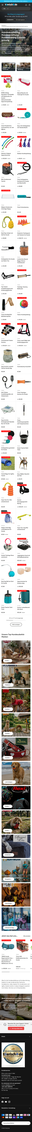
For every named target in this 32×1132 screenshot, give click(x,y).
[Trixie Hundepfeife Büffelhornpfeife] (8, 304)
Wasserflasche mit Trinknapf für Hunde (23, 93)
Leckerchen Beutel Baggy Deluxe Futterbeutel (22, 260)
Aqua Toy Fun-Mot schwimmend (6, 500)
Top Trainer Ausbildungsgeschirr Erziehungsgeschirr (7, 288)
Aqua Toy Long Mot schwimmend (22, 528)
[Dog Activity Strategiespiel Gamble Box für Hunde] (8, 409)
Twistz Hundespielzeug (23, 314)
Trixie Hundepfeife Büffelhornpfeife (6, 315)
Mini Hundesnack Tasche (6, 180)
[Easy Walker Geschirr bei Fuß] (24, 463)
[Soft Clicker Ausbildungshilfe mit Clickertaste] (8, 381)
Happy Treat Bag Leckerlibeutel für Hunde (6, 529)
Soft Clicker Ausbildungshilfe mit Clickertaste (7, 394)
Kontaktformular (6, 1075)
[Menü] (2, 5)
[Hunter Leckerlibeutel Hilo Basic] (24, 597)
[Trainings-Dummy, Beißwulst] (24, 276)
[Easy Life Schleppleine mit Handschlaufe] (24, 115)
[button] (29, 5)
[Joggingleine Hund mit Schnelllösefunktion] (24, 544)
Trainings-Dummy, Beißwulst (22, 287)
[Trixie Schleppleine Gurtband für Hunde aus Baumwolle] (24, 168)
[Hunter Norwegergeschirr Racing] (24, 489)
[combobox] (16, 8)
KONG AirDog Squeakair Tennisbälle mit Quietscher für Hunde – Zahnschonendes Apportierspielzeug (7, 97)
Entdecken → (8, 855)
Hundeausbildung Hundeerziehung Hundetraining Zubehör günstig (15, 26)
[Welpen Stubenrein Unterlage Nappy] (8, 196)
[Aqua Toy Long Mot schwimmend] (24, 517)
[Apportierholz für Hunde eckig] (24, 570)
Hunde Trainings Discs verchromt (7, 556)
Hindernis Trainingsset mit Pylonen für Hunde (23, 234)
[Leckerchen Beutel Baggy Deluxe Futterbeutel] (24, 248)
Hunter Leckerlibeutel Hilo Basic (23, 608)
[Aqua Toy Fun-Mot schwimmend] (8, 489)
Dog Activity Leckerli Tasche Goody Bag (7, 367)
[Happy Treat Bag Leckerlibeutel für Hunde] (8, 517)
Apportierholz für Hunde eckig (22, 582)
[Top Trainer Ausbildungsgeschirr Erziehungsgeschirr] (8, 276)
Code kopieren (21, 19)
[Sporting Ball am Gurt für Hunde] (8, 570)
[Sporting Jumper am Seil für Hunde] (8, 222)
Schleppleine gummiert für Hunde (8, 448)
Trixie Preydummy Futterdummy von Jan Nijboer (7, 127)
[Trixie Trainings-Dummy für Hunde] (24, 382)
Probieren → (8, 685)
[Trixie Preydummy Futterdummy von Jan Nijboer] (8, 115)
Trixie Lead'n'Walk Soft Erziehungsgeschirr (23, 341)
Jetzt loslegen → (9, 782)
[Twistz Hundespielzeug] (24, 304)
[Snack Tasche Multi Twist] (24, 437)
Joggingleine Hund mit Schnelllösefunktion (23, 556)
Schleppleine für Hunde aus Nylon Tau (8, 260)
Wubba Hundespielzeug (24, 153)
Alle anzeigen (26, 936)
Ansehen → (8, 709)
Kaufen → (7, 660)
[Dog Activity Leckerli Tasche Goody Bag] (8, 356)
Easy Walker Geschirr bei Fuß (23, 475)
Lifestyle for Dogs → (10, 927)
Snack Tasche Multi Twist (22, 449)
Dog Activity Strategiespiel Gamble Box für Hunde (7, 421)
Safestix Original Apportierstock (6, 154)
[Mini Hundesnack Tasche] (8, 168)
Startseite (4, 25)
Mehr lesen (8, 53)
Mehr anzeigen (16, 624)
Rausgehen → (8, 879)
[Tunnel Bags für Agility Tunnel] (8, 463)
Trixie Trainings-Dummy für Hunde (22, 393)
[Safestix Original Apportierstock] (8, 142)
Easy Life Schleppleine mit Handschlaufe (23, 126)
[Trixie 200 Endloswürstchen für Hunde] (22, 946)
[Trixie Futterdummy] (24, 196)
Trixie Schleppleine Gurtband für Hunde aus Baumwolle (23, 181)
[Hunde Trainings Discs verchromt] (8, 544)
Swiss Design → (9, 903)
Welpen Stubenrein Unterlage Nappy (6, 208)
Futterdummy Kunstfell (24, 366)
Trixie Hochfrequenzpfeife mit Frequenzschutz (23, 421)
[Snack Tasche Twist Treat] (8, 596)
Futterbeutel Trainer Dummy (7, 341)
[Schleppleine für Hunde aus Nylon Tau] (8, 248)
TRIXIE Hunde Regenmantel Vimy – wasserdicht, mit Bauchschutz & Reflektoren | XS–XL (7, 960)
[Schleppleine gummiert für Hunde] (8, 437)
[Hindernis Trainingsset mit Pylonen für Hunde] (24, 222)
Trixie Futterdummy (23, 207)
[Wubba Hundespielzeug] (24, 143)
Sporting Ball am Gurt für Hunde (7, 582)
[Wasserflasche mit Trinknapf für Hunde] (24, 82)
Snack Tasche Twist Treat (6, 608)
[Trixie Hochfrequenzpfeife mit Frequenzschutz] (24, 409)
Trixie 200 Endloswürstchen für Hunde (22, 958)
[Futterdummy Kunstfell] (24, 356)
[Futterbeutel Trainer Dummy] (8, 330)
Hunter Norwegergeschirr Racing (22, 501)
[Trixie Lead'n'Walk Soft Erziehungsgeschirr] (24, 330)
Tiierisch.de (7, 1128)
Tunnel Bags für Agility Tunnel (7, 474)
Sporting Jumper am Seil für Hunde (7, 234)
